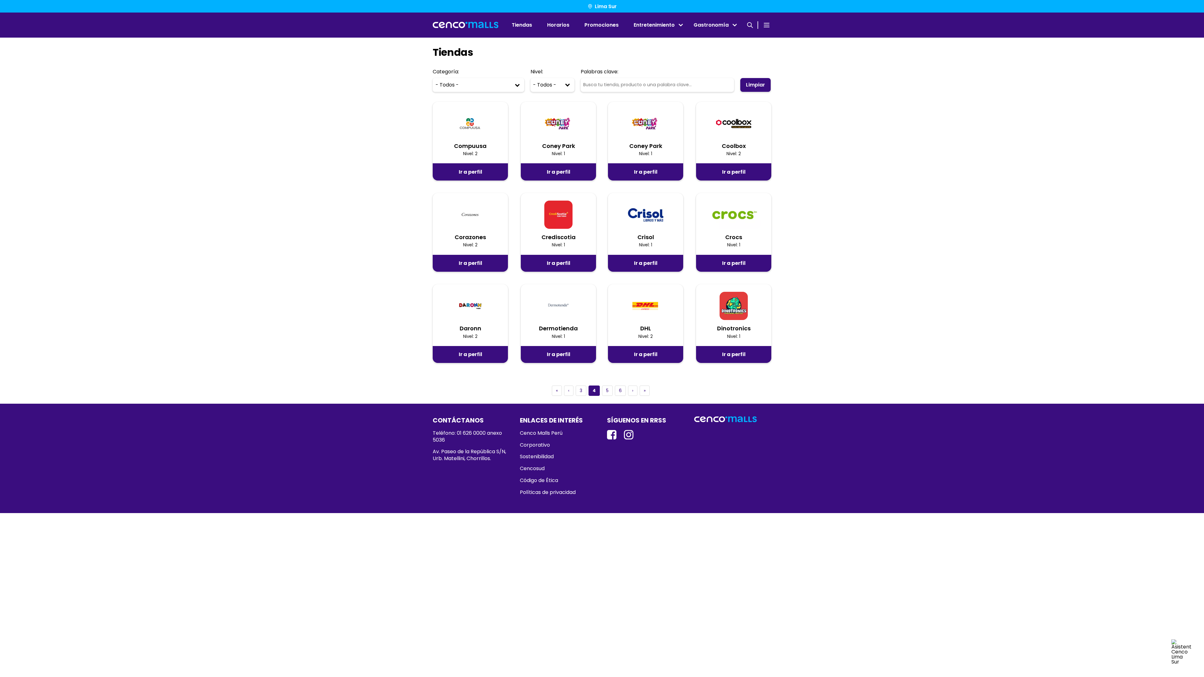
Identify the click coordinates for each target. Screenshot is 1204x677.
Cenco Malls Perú (541, 433)
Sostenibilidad (537, 456)
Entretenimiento (654, 25)
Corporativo (535, 445)
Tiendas (522, 25)
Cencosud (532, 468)
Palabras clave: (599, 71)
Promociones (601, 25)
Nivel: (537, 71)
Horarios (558, 25)
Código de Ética (539, 480)
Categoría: (446, 71)
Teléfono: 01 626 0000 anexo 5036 (467, 436)
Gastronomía (711, 25)
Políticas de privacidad (548, 492)
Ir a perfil (470, 172)
